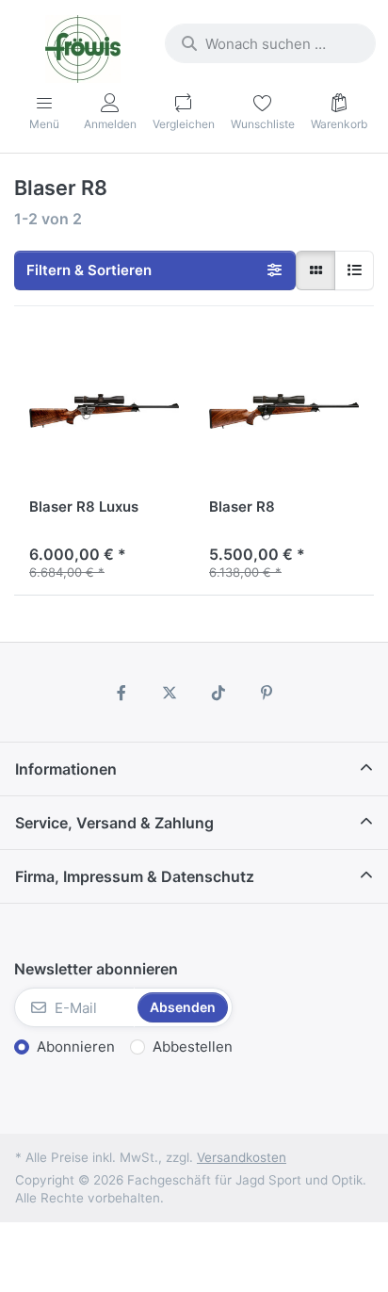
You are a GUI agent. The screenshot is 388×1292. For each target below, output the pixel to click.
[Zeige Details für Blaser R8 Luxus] (104, 411)
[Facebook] (121, 692)
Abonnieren (76, 1046)
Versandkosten (241, 1157)
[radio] (315, 270)
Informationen (66, 769)
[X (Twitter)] (169, 692)
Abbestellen (193, 1046)
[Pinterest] (267, 692)
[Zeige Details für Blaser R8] (284, 411)
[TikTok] (218, 692)
